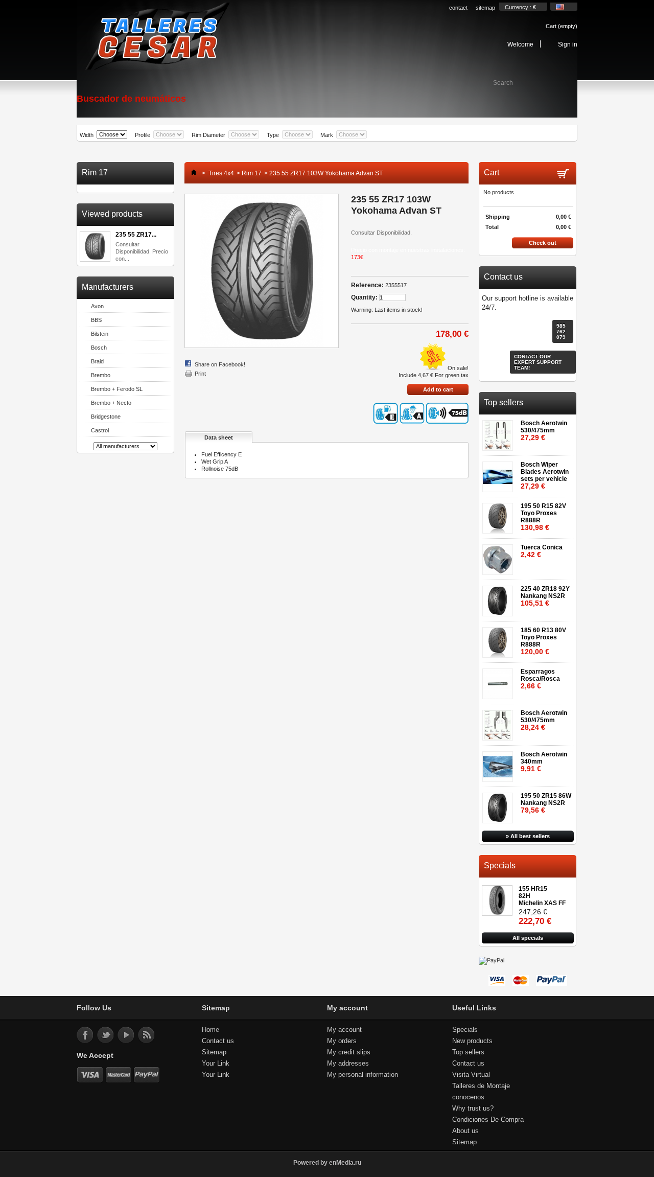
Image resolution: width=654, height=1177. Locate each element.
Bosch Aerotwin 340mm (544, 762)
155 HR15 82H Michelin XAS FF (542, 896)
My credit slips (348, 1052)
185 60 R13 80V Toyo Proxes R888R (543, 641)
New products (472, 1041)
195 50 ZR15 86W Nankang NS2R (546, 803)
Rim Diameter (208, 135)
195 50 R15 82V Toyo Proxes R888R (543, 517)
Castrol (100, 430)
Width (87, 135)
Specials (500, 865)
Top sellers (503, 402)
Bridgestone (106, 416)
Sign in (567, 44)
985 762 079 (561, 331)
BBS (96, 320)
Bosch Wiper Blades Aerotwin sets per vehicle (545, 475)
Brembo (100, 375)
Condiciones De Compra (488, 1119)
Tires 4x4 (221, 173)
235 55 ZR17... (135, 234)
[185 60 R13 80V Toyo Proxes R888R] (499, 639)
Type (273, 135)
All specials (527, 938)
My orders (342, 1041)
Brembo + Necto (111, 403)
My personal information (362, 1074)
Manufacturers (107, 287)
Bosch (99, 347)
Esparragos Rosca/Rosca (540, 679)
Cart (561, 26)
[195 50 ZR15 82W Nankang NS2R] (499, 804)
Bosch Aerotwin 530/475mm (544, 431)
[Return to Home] (191, 173)
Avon (97, 306)
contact (458, 8)
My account (344, 1029)
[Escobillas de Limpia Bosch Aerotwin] (499, 473)
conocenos (468, 1097)
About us (465, 1131)
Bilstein (99, 334)
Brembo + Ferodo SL (117, 389)
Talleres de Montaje (481, 1086)
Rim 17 (252, 173)
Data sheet (218, 437)
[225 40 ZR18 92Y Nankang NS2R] (499, 597)
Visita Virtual (471, 1074)
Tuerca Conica (542, 551)
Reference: (367, 285)
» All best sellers (528, 836)
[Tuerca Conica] (499, 556)
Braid (97, 361)
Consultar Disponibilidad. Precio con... (141, 251)
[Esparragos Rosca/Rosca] (499, 680)
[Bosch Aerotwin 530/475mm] (499, 432)
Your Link (215, 1063)
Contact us (218, 1041)
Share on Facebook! (220, 364)
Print (200, 374)
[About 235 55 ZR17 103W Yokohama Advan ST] (95, 247)
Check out (542, 243)
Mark (326, 135)
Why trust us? (473, 1108)
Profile (142, 135)
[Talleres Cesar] (157, 37)
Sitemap (214, 1052)
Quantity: (364, 297)
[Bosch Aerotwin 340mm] (499, 763)
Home (210, 1029)
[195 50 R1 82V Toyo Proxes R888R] (499, 514)
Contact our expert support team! (538, 362)
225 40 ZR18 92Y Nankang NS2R (545, 596)
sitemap (485, 8)
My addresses (348, 1063)
